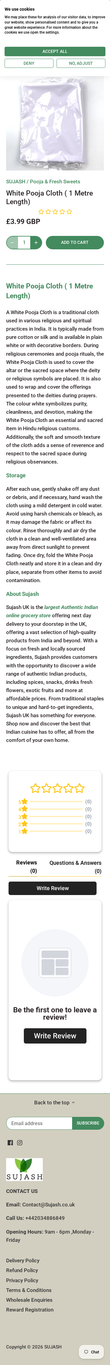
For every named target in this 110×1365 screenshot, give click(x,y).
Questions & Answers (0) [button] (75, 867)
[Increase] (36, 242)
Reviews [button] (26, 866)
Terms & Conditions (29, 1290)
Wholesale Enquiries (29, 1300)
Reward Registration (29, 1310)
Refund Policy (22, 1270)
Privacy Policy (22, 1280)
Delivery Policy (22, 1260)
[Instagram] (19, 1143)
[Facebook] (10, 1143)
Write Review (53, 888)
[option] (55, 122)
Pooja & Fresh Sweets (55, 181)
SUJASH (15, 181)
